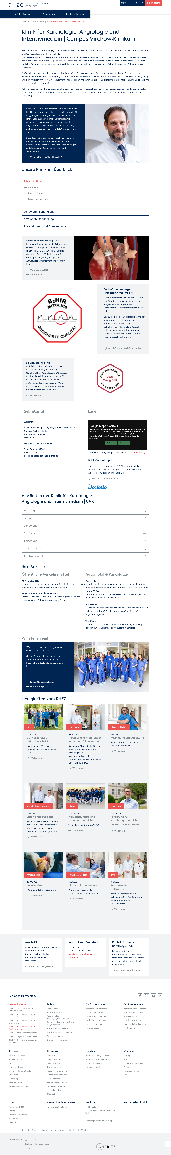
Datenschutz (60, 1130)
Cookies (71, 1130)
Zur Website (35, 395)
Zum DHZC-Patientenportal (105, 479)
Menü (124, 3)
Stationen (30, 533)
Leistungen (31, 510)
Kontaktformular (35, 556)
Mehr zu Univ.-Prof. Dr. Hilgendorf (46, 157)
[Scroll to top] (168, 1144)
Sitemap (35, 1130)
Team (27, 518)
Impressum (47, 1130)
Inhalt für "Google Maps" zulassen (106, 453)
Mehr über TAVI (37, 274)
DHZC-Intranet (84, 1130)
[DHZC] (29, 5)
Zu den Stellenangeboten (42, 682)
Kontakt (25, 1130)
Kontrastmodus (42, 1144)
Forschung (30, 541)
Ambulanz (30, 525)
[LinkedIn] (160, 996)
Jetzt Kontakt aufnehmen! (128, 970)
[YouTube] (153, 996)
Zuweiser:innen (33, 548)
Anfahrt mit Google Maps (41, 966)
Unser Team (33, 187)
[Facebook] (140, 996)
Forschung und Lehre (38, 199)
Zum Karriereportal (39, 686)
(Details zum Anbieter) (134, 453)
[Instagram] (146, 996)
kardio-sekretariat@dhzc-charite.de (41, 456)
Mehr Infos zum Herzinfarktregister (124, 348)
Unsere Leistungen (36, 193)
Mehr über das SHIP (39, 270)
